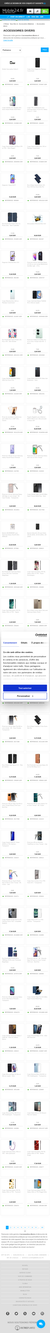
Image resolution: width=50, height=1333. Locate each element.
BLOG (25, 1294)
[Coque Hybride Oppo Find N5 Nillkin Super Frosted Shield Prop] (38, 995)
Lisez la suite (8, 40)
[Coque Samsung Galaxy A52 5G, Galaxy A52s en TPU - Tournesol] (12, 1188)
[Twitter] (16, 1313)
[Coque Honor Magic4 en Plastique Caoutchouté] (38, 67)
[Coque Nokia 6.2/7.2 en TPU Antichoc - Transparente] (38, 917)
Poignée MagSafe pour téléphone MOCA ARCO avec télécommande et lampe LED (37, 418)
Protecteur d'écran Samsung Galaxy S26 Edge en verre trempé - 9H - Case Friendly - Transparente (12, 496)
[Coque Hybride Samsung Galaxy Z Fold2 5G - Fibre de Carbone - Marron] (12, 1033)
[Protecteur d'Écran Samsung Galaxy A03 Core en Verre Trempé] (38, 453)
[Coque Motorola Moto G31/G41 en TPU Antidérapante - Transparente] (38, 1072)
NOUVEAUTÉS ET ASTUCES (25, 1301)
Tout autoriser (25, 688)
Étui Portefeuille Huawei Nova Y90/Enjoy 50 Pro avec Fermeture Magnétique (11, 960)
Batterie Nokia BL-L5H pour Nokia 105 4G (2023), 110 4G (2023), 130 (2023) (36, 534)
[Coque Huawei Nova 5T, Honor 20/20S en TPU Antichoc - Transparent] (12, 840)
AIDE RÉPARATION (25, 1287)
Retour (7, 24)
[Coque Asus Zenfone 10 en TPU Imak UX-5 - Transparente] (38, 878)
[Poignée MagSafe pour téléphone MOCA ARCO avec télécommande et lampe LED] (38, 415)
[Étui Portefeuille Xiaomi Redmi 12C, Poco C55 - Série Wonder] (12, 337)
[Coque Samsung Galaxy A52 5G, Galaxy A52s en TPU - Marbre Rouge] (38, 1149)
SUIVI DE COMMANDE (25, 1276)
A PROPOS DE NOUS (25, 1280)
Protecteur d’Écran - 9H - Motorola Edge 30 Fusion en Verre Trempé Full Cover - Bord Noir (36, 960)
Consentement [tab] (10, 643)
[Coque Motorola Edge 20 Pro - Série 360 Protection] (38, 1033)
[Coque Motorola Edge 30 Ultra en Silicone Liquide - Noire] (12, 1072)
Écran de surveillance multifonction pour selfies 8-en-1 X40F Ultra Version (11, 418)
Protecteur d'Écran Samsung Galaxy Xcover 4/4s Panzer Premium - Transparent (12, 998)
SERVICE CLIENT (25, 1273)
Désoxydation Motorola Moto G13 (36, 223)
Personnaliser (23, 696)
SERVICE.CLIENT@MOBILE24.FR (32, 1258)
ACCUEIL (25, 1265)
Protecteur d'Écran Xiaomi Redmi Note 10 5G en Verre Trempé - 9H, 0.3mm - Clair (11, 882)
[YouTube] (33, 1313)
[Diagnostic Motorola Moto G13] (12, 260)
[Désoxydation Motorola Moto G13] (38, 221)
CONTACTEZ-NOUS (25, 1298)
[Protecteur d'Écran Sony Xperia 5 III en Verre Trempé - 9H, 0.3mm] (38, 801)
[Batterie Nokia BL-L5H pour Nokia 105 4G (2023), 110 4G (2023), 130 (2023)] (38, 531)
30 (42, 1227)
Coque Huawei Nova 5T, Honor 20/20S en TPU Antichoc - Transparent (10, 844)
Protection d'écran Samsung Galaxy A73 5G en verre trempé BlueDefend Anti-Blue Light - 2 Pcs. (37, 264)
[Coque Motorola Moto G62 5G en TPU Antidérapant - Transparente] (12, 1111)
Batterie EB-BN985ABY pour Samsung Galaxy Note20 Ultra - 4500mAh (11, 534)
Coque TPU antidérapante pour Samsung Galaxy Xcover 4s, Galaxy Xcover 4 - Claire (37, 109)
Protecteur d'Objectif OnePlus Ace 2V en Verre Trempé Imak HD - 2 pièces (36, 341)
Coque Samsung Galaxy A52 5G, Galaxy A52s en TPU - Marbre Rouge (36, 1153)
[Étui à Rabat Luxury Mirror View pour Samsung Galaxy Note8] (38, 608)
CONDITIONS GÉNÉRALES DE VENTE (25, 1305)
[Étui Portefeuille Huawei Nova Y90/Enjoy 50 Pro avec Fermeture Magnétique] (12, 956)
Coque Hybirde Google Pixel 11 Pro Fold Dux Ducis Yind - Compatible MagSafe (12, 921)
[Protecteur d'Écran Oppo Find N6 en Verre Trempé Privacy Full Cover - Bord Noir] (12, 801)
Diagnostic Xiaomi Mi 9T (9, 185)
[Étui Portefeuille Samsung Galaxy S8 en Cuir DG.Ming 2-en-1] (38, 763)
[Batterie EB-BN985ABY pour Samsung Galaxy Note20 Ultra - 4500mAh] (12, 531)
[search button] (37, 11)
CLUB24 (25, 1283)
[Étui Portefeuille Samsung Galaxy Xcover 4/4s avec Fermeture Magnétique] (12, 569)
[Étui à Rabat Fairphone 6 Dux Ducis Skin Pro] (38, 724)
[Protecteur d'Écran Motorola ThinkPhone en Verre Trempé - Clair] (38, 840)
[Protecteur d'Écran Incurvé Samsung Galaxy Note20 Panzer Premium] (12, 453)
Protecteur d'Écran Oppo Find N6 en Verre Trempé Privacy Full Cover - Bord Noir (12, 805)
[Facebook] (7, 1313)
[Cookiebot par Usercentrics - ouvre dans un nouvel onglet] (35, 635)
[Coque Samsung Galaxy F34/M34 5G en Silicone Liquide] (38, 299)
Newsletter (25, 1291)
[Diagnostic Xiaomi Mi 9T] (12, 183)
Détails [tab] (24, 643)
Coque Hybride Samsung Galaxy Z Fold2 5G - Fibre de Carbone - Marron (11, 1037)
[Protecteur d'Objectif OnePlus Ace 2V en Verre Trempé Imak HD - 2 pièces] (38, 337)
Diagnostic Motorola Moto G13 (10, 262)
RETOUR (25, 1269)
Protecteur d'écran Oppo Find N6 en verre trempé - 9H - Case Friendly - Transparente (12, 728)
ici (45, 3)
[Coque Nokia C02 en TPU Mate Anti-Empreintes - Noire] (38, 376)
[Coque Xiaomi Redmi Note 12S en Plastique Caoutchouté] (38, 144)
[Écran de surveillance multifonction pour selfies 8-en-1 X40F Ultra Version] (12, 415)
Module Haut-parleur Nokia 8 (10, 69)
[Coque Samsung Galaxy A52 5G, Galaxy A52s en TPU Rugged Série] (38, 1188)
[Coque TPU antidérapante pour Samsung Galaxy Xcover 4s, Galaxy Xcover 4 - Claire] (38, 105)
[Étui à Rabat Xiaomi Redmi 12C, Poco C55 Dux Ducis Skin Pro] (38, 183)
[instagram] (42, 1313)
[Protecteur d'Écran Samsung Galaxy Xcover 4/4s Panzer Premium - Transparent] (12, 995)
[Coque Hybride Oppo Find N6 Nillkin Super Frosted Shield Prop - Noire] (38, 492)
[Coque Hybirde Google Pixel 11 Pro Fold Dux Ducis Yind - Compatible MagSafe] (12, 917)
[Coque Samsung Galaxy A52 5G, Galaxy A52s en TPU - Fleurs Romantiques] (38, 569)
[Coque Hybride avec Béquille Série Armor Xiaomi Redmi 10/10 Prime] (12, 105)
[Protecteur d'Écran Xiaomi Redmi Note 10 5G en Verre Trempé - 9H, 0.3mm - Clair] (12, 878)
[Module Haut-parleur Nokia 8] (12, 67)
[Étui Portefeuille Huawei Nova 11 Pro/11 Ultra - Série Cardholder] (12, 221)
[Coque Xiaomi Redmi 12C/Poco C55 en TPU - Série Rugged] (12, 144)
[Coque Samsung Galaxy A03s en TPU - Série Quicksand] (12, 1149)
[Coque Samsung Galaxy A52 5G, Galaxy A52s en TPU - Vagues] (12, 608)
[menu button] (30, 11)
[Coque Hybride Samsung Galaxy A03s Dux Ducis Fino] (12, 376)
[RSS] (25, 1313)
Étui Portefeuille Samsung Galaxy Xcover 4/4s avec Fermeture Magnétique (11, 573)
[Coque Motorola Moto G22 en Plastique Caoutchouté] (12, 299)
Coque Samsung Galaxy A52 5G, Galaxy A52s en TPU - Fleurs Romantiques (36, 573)
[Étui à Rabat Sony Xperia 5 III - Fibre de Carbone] (12, 763)
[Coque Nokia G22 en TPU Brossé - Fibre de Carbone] (38, 1111)
